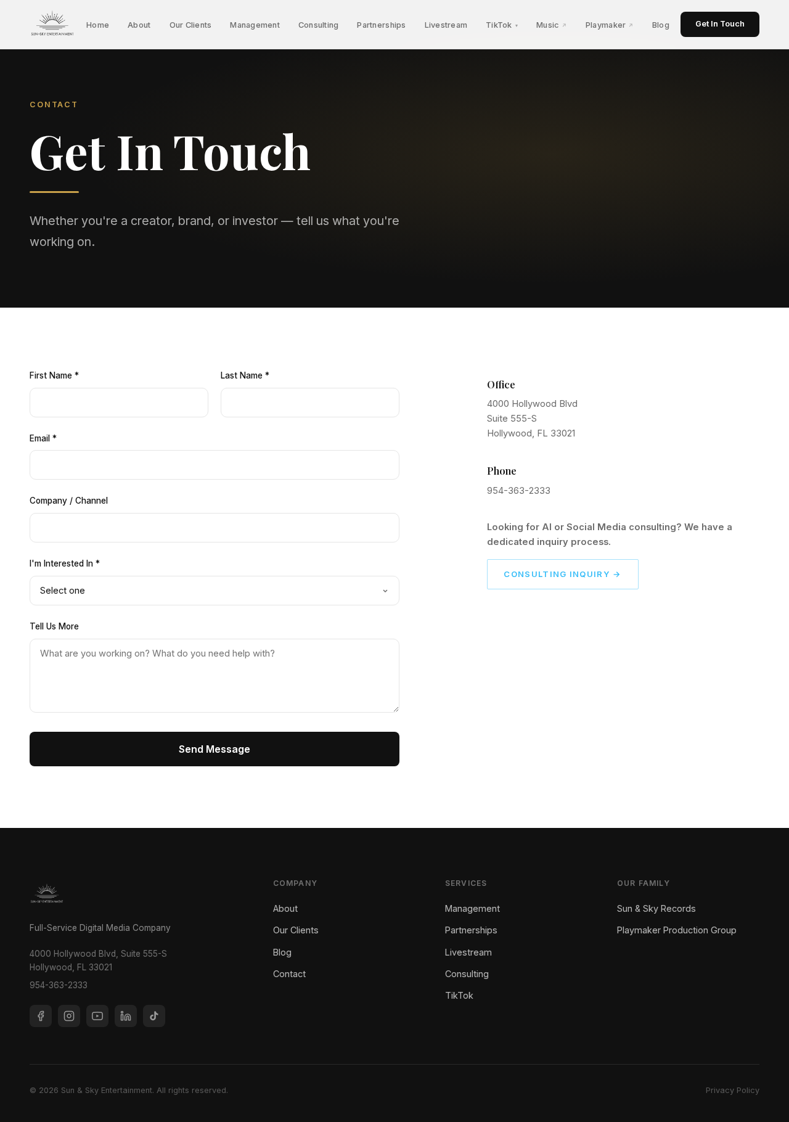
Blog (660, 25)
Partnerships (381, 25)
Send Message (214, 749)
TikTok (502, 25)
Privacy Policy (732, 1090)
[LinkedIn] (126, 1016)
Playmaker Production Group (677, 930)
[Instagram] (69, 1016)
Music (551, 25)
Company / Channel (69, 501)
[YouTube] (97, 1016)
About (139, 25)
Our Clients (191, 25)
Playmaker (610, 25)
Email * (43, 438)
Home (97, 25)
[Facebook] (41, 1016)
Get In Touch (720, 23)
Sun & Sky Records (656, 908)
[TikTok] (154, 1016)
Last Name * (245, 375)
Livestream (446, 25)
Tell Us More (54, 626)
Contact (289, 973)
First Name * (54, 375)
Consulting (318, 25)
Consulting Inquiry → (562, 574)
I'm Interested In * (65, 563)
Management (255, 25)
